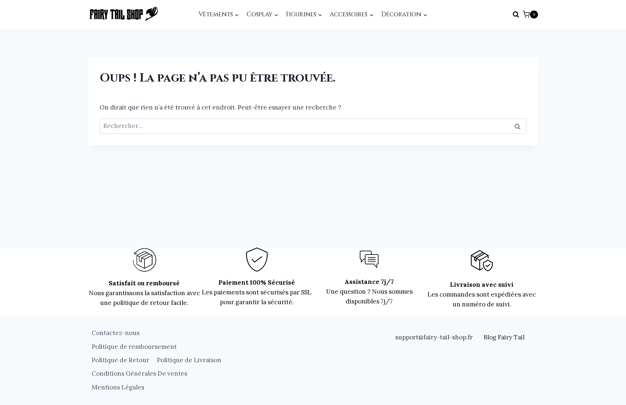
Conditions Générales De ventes (139, 373)
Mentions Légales (118, 387)
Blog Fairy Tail (504, 337)
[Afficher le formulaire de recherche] (516, 14)
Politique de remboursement (134, 347)
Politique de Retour (120, 360)
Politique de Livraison (189, 360)
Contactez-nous (115, 333)
